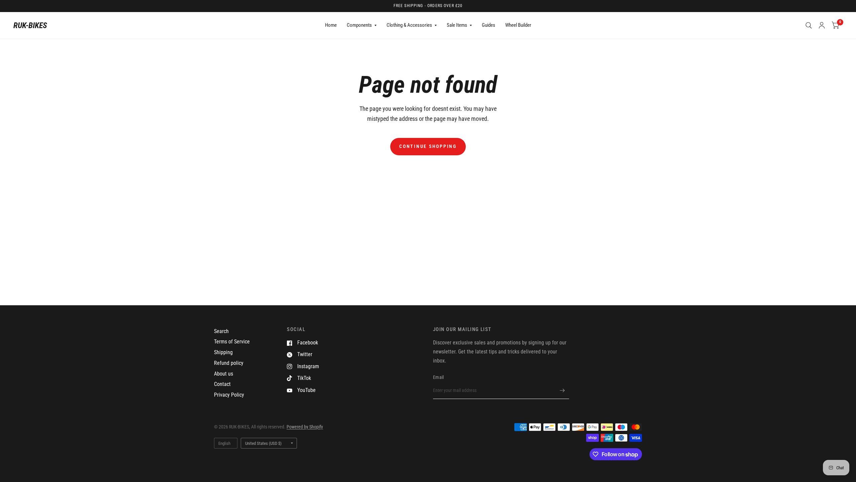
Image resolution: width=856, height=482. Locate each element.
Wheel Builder (518, 25)
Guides (488, 25)
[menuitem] (331, 25)
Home (331, 25)
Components (359, 25)
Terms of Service (232, 341)
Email (438, 377)
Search (221, 331)
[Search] (808, 25)
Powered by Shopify (305, 426)
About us (223, 374)
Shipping (223, 352)
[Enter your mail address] (562, 390)
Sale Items (457, 25)
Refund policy (228, 363)
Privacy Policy (229, 395)
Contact (222, 384)
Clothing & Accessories (409, 25)
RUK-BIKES (30, 25)
